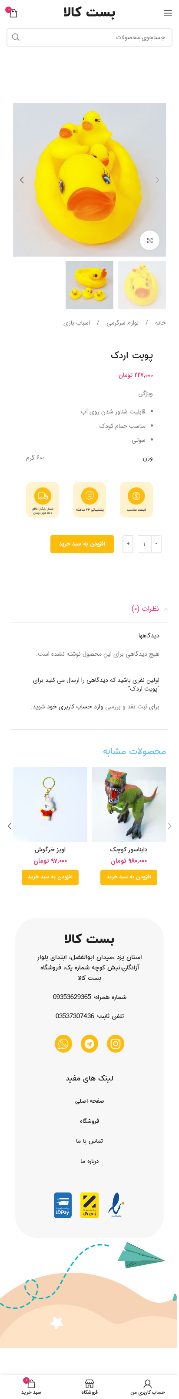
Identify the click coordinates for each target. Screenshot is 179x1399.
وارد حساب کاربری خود (75, 706)
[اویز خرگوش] (50, 804)
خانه (159, 323)
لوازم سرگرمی (122, 323)
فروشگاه (89, 1121)
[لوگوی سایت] (89, 12)
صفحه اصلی (89, 1101)
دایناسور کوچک (129, 849)
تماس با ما (89, 1141)
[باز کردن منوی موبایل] (168, 13)
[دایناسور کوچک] (129, 804)
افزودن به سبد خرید (82, 544)
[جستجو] (16, 37)
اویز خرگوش (50, 849)
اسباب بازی (76, 323)
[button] (157, 180)
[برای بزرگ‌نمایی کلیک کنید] (149, 240)
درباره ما (89, 1161)
